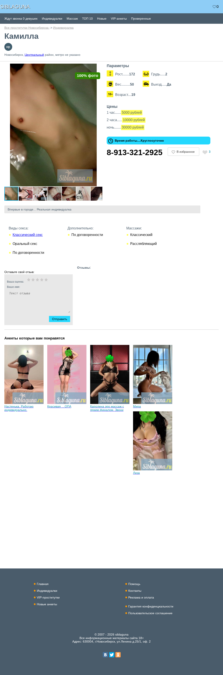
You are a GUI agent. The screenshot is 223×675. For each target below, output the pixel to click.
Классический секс (28, 235)
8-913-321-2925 (134, 152)
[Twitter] (111, 654)
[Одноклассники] (118, 654)
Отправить (59, 319)
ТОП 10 (87, 18)
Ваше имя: (13, 286)
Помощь (134, 584)
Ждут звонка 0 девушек (20, 18)
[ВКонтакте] (105, 654)
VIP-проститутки (48, 597)
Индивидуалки (52, 18)
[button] (98, 67)
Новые (101, 18)
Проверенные (141, 18)
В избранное (186, 151)
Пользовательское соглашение (150, 613)
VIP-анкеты (119, 18)
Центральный (34, 54)
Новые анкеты (47, 604)
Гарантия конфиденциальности (150, 606)
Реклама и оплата (141, 597)
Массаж (72, 18)
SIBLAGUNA (15, 7)
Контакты (134, 590)
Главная (43, 584)
